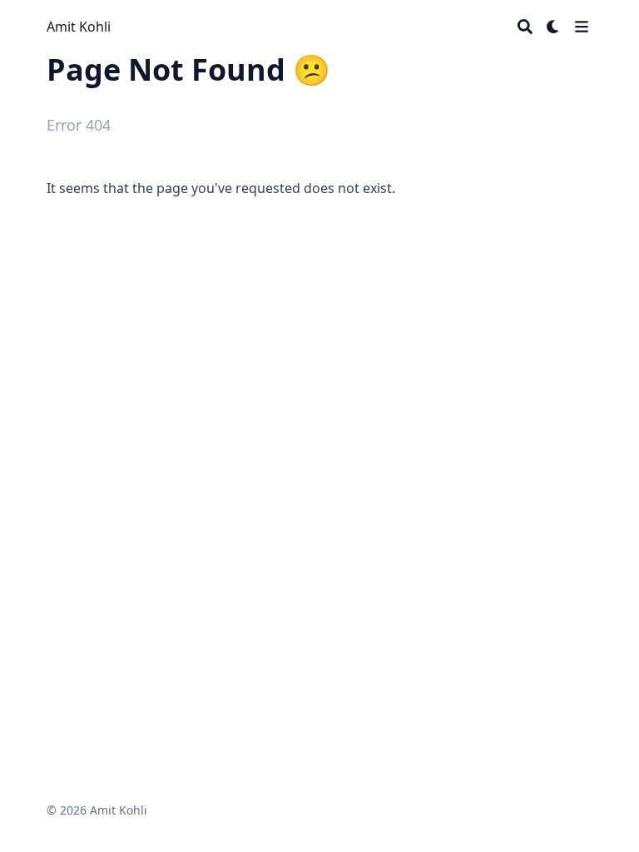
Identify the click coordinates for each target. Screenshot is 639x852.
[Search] (525, 26)
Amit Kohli (79, 26)
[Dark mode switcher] (553, 26)
